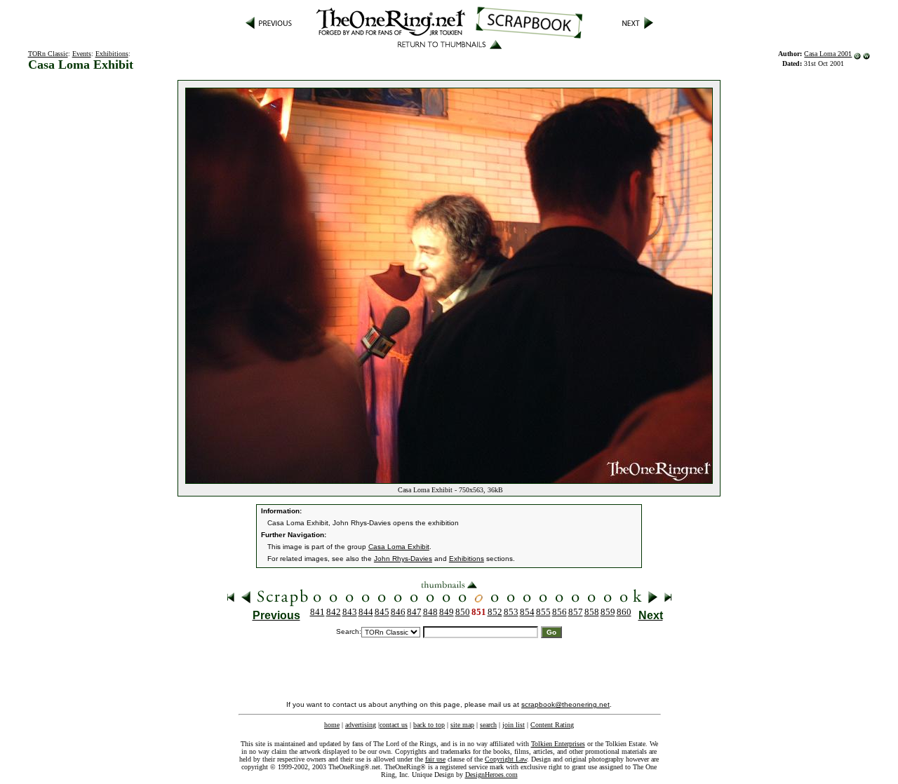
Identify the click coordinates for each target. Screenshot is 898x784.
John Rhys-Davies (403, 558)
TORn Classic (48, 54)
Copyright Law (506, 759)
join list (513, 725)
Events (81, 54)
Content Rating (552, 725)
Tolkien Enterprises (558, 744)
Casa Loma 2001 (828, 54)
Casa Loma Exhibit (398, 546)
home (332, 725)
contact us (394, 725)
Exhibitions (111, 54)
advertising (360, 725)
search (488, 725)
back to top (429, 725)
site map (462, 725)
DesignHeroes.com (491, 774)
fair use (435, 759)
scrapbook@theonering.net (565, 704)
